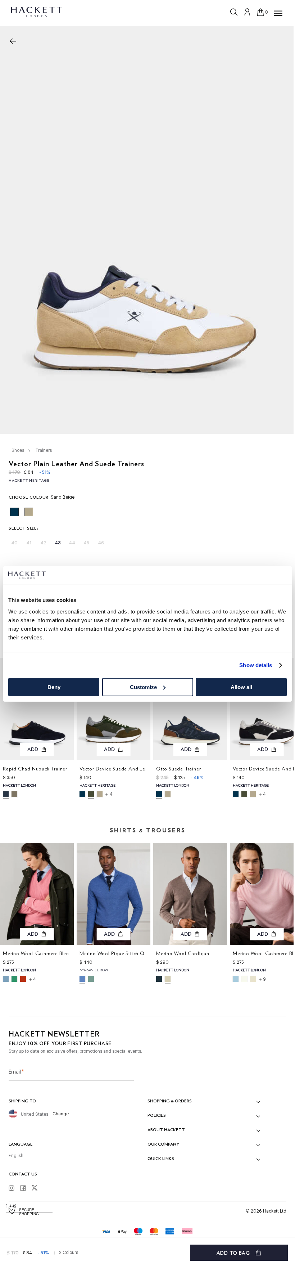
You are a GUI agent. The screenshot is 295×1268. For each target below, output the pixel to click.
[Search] (234, 10)
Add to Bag (233, 1253)
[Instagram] (14, 1188)
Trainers (44, 450)
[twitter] (37, 1189)
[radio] (14, 512)
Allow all (241, 687)
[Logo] (37, 11)
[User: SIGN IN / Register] (247, 12)
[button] (278, 13)
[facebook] (25, 1188)
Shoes (18, 450)
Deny (53, 687)
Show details (255, 665)
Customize (143, 687)
